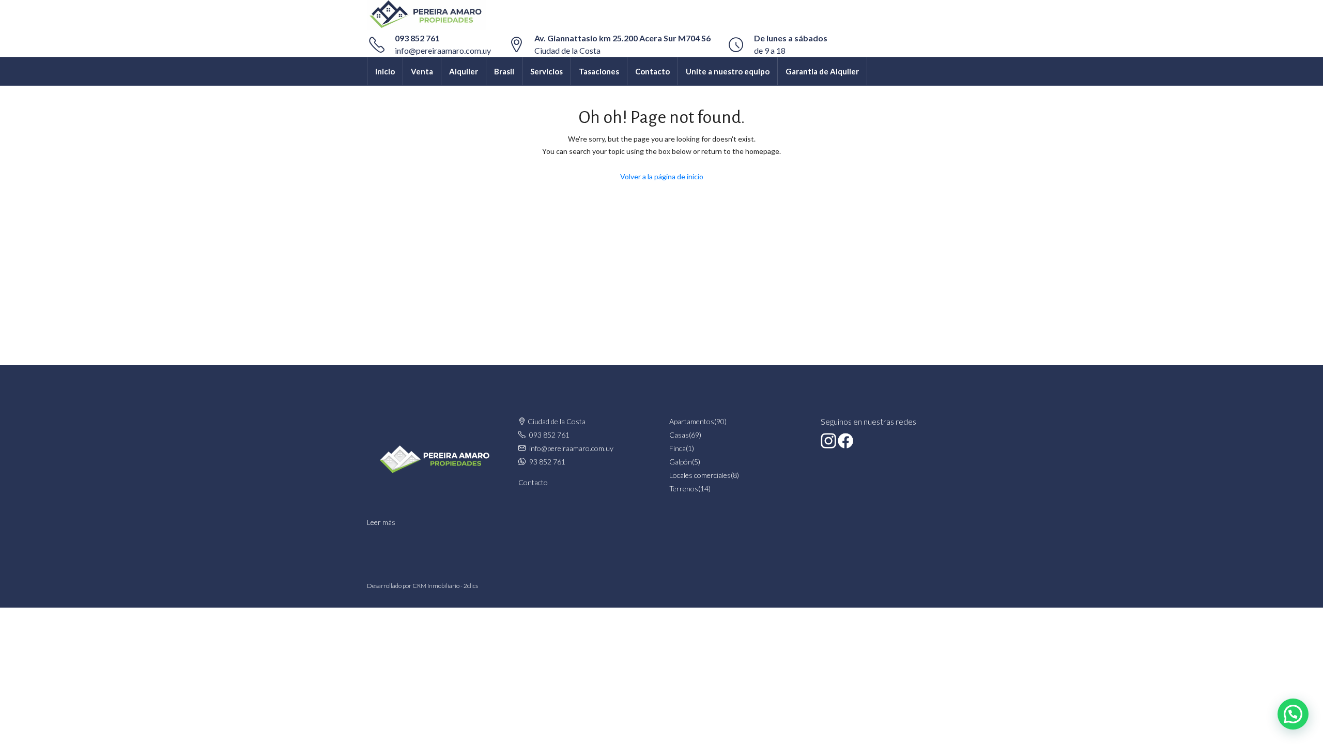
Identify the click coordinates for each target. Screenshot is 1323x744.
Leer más (381, 522)
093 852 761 (417, 38)
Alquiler (463, 71)
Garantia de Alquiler (822, 71)
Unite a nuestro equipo (728, 71)
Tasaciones (599, 71)
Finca (677, 448)
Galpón (680, 461)
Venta (422, 71)
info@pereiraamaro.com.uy (443, 50)
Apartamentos (691, 421)
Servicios (546, 71)
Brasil (504, 71)
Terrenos (683, 488)
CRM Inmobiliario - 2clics (445, 586)
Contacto (652, 71)
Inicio (385, 71)
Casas (679, 434)
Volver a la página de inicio (661, 176)
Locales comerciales (700, 475)
